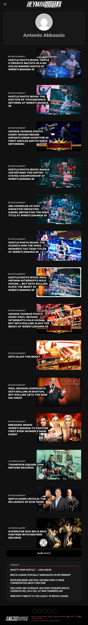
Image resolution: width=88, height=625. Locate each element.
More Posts (44, 553)
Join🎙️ (78, 616)
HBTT (72, 616)
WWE (50, 616)
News (45, 616)
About (39, 616)
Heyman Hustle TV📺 (61, 616)
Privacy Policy (37, 618)
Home (33, 616)
